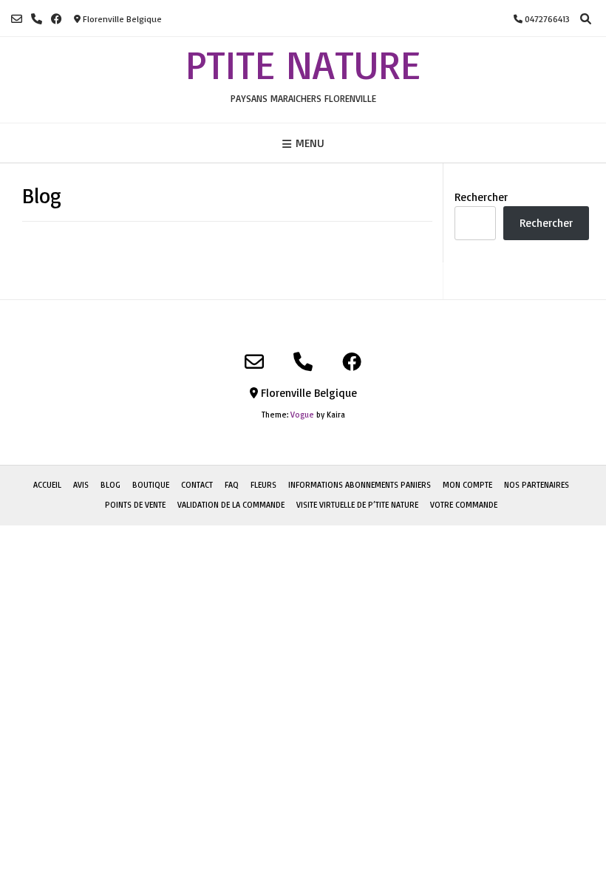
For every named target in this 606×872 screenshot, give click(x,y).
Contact (197, 485)
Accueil (47, 485)
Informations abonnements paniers (359, 485)
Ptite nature (303, 64)
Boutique (150, 485)
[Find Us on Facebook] (56, 19)
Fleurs (263, 485)
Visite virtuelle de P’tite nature (357, 505)
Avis (81, 485)
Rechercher (481, 197)
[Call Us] (36, 19)
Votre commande (463, 505)
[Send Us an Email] (16, 19)
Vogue (302, 414)
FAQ (232, 485)
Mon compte (467, 485)
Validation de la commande (231, 505)
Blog (110, 485)
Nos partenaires (536, 485)
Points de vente (135, 505)
